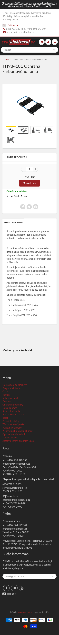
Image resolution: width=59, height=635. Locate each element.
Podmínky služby (10, 421)
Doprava (6, 401)
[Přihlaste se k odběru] (52, 576)
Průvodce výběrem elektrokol (28, 16)
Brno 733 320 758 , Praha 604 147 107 (26, 28)
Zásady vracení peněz (13, 424)
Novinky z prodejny (41, 13)
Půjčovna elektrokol (12, 427)
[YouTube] (22, 588)
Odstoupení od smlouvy (14, 384)
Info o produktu (13, 222)
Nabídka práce (9, 407)
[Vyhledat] (54, 50)
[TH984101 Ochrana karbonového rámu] (29, 106)
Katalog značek (10, 19)
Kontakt (6, 394)
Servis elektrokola (11, 411)
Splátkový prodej (10, 398)
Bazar (5, 417)
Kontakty (7, 16)
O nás (5, 13)
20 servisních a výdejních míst (17, 431)
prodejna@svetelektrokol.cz (20, 32)
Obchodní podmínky (12, 404)
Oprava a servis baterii (13, 434)
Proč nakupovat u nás (13, 414)
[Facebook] (6, 588)
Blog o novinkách (11, 388)
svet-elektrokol (25, 612)
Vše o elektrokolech (20, 13)
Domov (5, 59)
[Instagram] (14, 588)
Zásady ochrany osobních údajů (18, 440)
